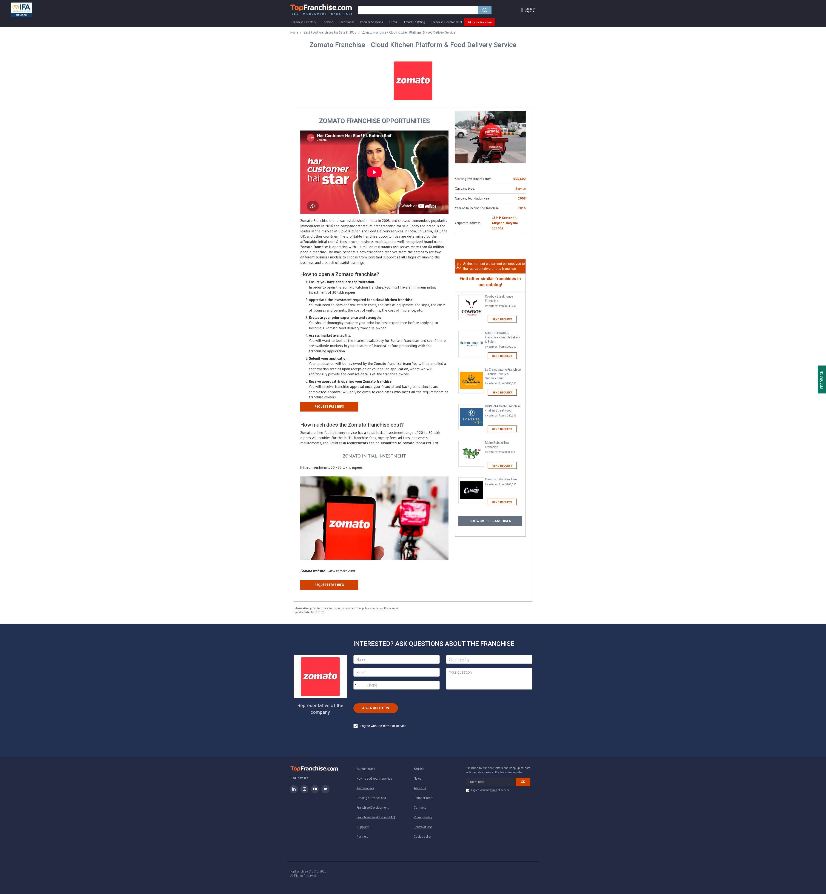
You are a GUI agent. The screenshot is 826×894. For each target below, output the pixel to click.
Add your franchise (479, 22)
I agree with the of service (490, 790)
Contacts (420, 807)
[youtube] (315, 792)
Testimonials (365, 788)
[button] (526, 10)
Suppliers (363, 827)
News (417, 778)
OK (523, 781)
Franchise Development (446, 22)
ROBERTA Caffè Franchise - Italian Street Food (503, 410)
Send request (502, 319)
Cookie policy (422, 836)
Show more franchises (490, 521)
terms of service (394, 726)
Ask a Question (375, 708)
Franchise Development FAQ (376, 817)
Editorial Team (423, 798)
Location (328, 22)
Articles (419, 769)
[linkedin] (294, 792)
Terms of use (423, 827)
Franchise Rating (414, 22)
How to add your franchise (374, 778)
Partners (362, 836)
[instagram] (304, 792)
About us (420, 788)
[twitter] (325, 792)
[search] (485, 10)
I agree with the (383, 726)
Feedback (822, 379)
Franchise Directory (303, 22)
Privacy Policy (423, 817)
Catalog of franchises (371, 798)
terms (493, 790)
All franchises (366, 769)
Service (520, 188)
